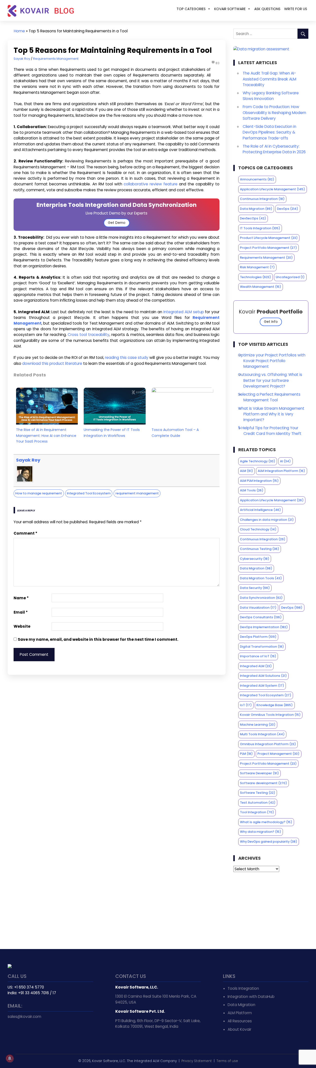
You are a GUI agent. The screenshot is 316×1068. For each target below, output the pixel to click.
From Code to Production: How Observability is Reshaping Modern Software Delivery (274, 112)
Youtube (34, 1032)
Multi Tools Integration (262, 734)
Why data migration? (260, 832)
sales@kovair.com (24, 1016)
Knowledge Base (275, 705)
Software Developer (259, 773)
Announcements (257, 179)
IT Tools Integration (260, 228)
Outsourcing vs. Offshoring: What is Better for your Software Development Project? (270, 380)
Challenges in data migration (267, 520)
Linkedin (23, 1032)
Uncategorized (290, 277)
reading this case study (126, 357)
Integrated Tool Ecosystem (89, 493)
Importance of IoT (258, 656)
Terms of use (227, 1061)
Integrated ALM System (262, 685)
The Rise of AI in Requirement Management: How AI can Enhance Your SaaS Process (46, 435)
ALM (246, 471)
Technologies (255, 277)
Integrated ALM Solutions (263, 676)
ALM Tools (251, 490)
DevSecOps (253, 218)
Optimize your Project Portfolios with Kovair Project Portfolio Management (271, 360)
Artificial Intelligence (260, 510)
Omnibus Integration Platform (268, 744)
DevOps (287, 209)
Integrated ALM (256, 666)
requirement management (137, 493)
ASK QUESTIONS (267, 8)
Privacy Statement (196, 1061)
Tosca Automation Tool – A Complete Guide (175, 432)
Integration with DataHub (251, 996)
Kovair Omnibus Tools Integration (270, 715)
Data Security (255, 588)
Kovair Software (230, 8)
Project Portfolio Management (268, 248)
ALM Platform (240, 1012)
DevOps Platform (258, 637)
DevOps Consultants (261, 617)
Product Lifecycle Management (269, 238)
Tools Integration (243, 988)
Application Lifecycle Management (272, 189)
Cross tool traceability (88, 334)
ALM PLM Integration (259, 481)
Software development (263, 783)
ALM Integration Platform (281, 471)
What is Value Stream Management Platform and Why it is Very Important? (271, 414)
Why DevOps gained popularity (268, 841)
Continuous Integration (262, 199)
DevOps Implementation (264, 627)
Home (19, 31)
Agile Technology (257, 461)
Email (21, 612)
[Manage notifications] (10, 1058)
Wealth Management (260, 287)
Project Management (278, 754)
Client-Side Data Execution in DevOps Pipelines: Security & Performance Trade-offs (269, 132)
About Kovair (239, 1029)
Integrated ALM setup (183, 311)
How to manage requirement (38, 493)
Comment (25, 533)
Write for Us (295, 8)
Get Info (271, 321)
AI (285, 461)
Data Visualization (258, 607)
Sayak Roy (22, 58)
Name (21, 598)
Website (22, 626)
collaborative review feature (151, 184)
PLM (246, 754)
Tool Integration (257, 812)
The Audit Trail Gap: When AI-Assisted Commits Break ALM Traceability (269, 79)
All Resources (240, 1021)
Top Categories (191, 8)
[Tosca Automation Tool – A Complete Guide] (182, 391)
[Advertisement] (271, 910)
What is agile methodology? (266, 822)
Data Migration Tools (261, 578)
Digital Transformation (262, 646)
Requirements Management (56, 58)
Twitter (12, 1032)
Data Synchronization (261, 598)
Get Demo (116, 222)
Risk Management (257, 267)
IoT (246, 705)
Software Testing (257, 793)
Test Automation (258, 802)
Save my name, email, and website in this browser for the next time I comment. (98, 639)
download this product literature (52, 363)
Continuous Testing (259, 549)
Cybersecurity (254, 559)
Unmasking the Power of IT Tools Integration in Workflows (112, 432)
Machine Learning (258, 724)
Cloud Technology (258, 529)
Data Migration (256, 209)
